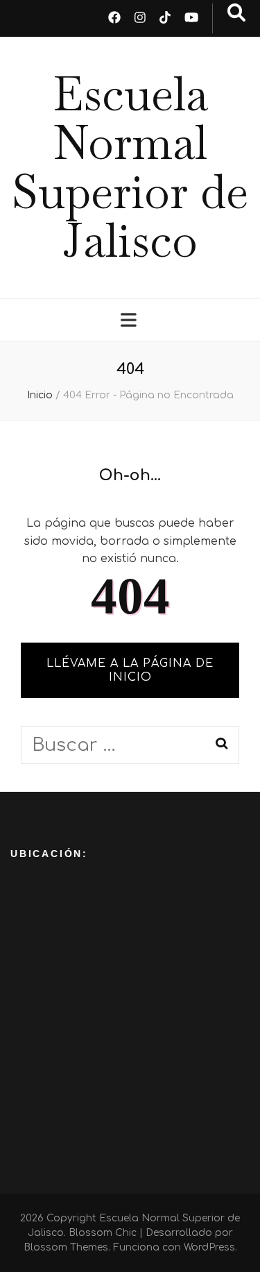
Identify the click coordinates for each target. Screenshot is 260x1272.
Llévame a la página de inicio (130, 670)
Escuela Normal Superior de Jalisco (130, 167)
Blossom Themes (66, 1247)
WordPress (209, 1247)
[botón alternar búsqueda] (236, 13)
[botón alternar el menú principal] (130, 320)
